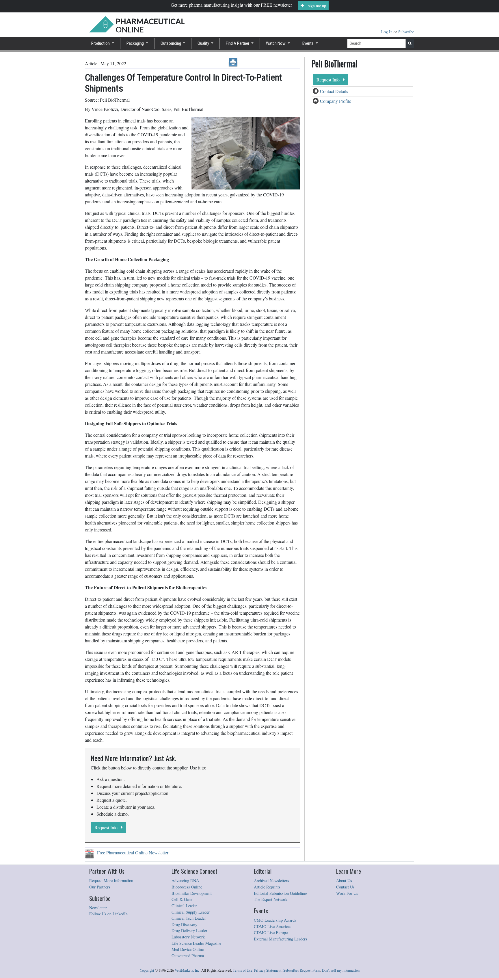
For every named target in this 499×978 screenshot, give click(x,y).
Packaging (135, 43)
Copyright (147, 970)
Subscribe (406, 31)
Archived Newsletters (271, 880)
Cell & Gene (182, 899)
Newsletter (98, 907)
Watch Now (276, 43)
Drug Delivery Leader (189, 930)
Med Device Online (188, 949)
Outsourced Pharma (188, 955)
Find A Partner (238, 43)
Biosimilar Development (192, 893)
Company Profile (335, 101)
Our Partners (99, 887)
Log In (387, 31)
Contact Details (334, 91)
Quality (204, 43)
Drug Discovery (184, 924)
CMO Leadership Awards (275, 920)
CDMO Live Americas (272, 926)
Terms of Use (242, 970)
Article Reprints (267, 887)
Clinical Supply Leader (191, 912)
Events (308, 43)
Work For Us (347, 893)
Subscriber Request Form (301, 970)
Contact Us (345, 887)
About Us (344, 880)
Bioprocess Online (187, 887)
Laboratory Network (188, 937)
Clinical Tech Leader (189, 918)
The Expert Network (270, 899)
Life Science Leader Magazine (196, 943)
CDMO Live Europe (271, 932)
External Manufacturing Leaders (280, 939)
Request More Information (111, 880)
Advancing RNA (185, 880)
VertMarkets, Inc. (187, 970)
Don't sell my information (341, 970)
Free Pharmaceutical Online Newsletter (131, 852)
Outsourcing (171, 43)
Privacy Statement (268, 970)
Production (101, 43)
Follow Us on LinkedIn (108, 913)
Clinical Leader (184, 905)
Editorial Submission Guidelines (281, 893)
